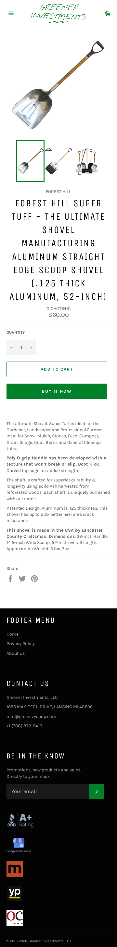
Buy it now (57, 391)
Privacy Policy (20, 643)
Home (12, 634)
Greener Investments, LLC (50, 941)
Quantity (15, 332)
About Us (15, 653)
